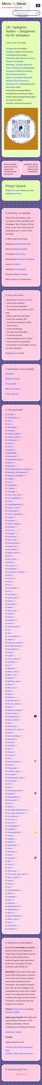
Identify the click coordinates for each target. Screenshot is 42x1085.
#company (30, 259)
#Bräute (9, 81)
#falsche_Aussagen (14, 78)
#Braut (15, 81)
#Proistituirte (18, 61)
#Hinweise (28, 65)
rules (15, 353)
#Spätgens (10, 52)
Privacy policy (18, 1009)
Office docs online (12, 389)
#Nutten (9, 61)
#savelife (16, 244)
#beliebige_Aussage (14, 65)
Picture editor (10, 384)
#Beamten (24, 58)
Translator (9, 374)
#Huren (32, 58)
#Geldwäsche (16, 68)
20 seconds (27, 300)
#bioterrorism (25, 244)
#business (21, 259)
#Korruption (11, 87)
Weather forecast (12, 379)
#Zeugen (9, 49)
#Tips (8, 68)
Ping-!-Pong (16, 194)
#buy (23, 254)
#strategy (23, 274)
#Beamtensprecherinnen (16, 74)
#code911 (24, 249)
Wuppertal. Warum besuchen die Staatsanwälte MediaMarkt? (31, 167)
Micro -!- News (14, 3)
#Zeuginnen (11, 71)
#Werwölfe (10, 58)
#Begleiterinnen (12, 84)
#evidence (16, 264)
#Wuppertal (27, 78)
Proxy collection (12, 394)
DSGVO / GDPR (12, 1012)
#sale (17, 254)
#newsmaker (21, 269)
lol (25, 43)
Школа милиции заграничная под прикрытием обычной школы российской (10, 169)
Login (17, 190)
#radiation (14, 279)
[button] (38, 5)
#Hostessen (24, 81)
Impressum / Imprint (13, 1032)
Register (8, 190)
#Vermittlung (27, 71)
